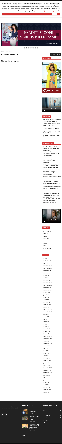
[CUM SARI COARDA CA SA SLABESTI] (25, 411)
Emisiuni (45, 233)
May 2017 (46, 324)
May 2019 (46, 275)
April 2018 (46, 300)
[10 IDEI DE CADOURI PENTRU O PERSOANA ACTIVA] (25, 418)
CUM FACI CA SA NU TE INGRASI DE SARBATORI (51, 131)
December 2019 (47, 265)
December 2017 (47, 309)
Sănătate (45, 246)
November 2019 (47, 268)
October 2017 (47, 314)
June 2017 (46, 321)
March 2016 (46, 358)
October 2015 (47, 370)
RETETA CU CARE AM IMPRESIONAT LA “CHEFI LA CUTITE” (49, 202)
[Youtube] (6, 414)
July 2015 (45, 377)
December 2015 (47, 365)
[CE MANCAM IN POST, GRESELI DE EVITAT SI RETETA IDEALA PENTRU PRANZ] (25, 426)
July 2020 (45, 263)
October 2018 (47, 287)
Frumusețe (46, 238)
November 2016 (47, 338)
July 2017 (45, 319)
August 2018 (46, 292)
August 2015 (46, 375)
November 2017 (47, 312)
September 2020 (47, 261)
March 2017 (46, 329)
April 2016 (46, 355)
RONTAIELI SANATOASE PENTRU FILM (51, 136)
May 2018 (46, 297)
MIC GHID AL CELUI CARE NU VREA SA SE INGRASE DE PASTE (52, 120)
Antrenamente (47, 231)
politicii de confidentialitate (49, 11)
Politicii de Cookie (37, 11)
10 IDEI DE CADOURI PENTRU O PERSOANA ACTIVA (34, 418)
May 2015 (46, 382)
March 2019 (46, 280)
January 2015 (46, 392)
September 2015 (47, 372)
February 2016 (47, 360)
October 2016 (47, 341)
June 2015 (46, 380)
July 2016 (45, 348)
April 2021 (46, 258)
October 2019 (47, 270)
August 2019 (46, 273)
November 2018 (47, 285)
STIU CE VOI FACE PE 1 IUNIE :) (52, 178)
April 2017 (46, 326)
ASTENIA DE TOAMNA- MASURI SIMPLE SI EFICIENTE (51, 124)
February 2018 (47, 304)
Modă (44, 241)
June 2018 (46, 295)
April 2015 (46, 385)
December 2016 (47, 336)
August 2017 (46, 317)
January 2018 (46, 307)
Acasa (2, 51)
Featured (45, 236)
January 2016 (46, 363)
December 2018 (47, 283)
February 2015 (47, 389)
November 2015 (47, 368)
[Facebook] (2, 414)
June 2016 (46, 351)
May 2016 (46, 353)
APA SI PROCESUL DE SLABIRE (51, 128)
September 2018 (47, 290)
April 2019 (46, 278)
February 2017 (47, 331)
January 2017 (46, 334)
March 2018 (46, 302)
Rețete (45, 243)
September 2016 (47, 343)
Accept (54, 14)
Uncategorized (47, 248)
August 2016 (46, 346)
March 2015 (46, 387)
